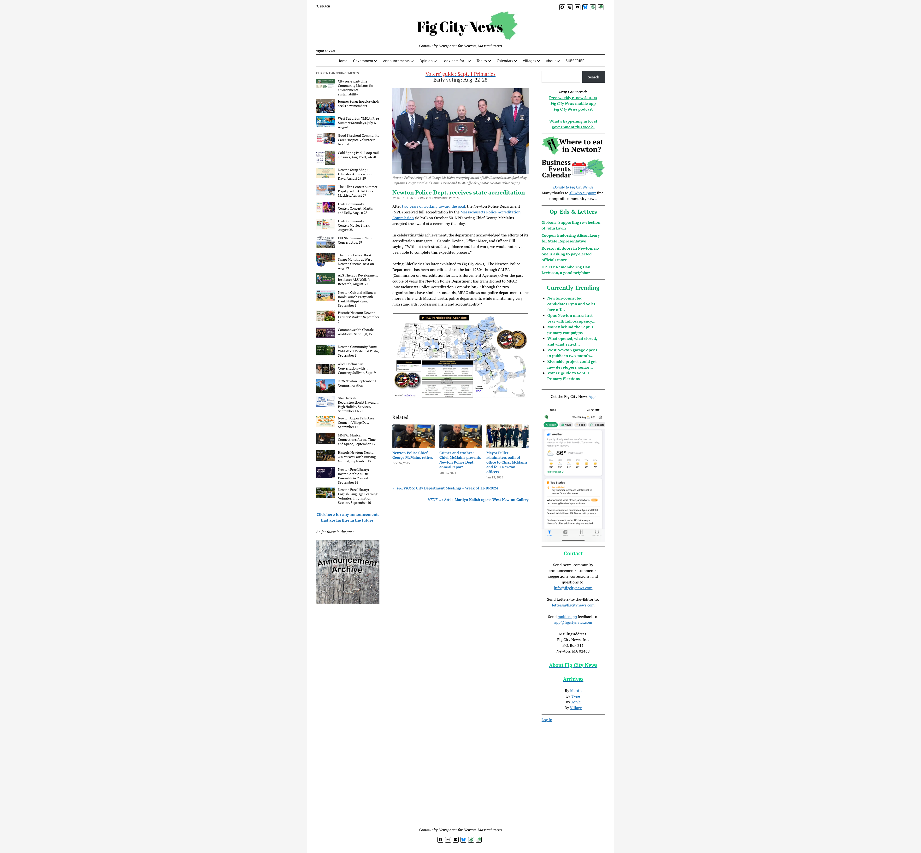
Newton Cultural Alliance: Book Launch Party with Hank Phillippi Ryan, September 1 (357, 299)
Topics (482, 60)
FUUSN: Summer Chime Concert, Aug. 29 (355, 240)
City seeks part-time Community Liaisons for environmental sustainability (355, 87)
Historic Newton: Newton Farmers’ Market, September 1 (358, 317)
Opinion (426, 60)
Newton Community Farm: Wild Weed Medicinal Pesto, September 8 (358, 351)
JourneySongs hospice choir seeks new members (358, 103)
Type (576, 696)
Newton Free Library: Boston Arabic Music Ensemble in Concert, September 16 (353, 476)
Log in (547, 719)
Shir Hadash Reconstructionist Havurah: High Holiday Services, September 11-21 (358, 404)
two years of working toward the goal (433, 206)
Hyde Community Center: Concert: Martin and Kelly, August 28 (355, 208)
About (551, 60)
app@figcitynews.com (573, 622)
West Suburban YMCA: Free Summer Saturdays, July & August (358, 122)
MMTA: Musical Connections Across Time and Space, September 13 (357, 439)
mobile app (567, 616)
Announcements (396, 60)
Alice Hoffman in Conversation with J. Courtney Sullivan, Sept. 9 (357, 368)
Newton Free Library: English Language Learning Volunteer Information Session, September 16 (357, 496)
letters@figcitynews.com (573, 605)
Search (593, 77)
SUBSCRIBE (575, 60)
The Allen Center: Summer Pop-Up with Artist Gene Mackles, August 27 (357, 191)
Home (342, 60)
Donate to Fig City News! (573, 187)
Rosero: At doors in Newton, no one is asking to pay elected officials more (570, 254)
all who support (582, 192)
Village (576, 707)
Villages (529, 60)
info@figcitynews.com (573, 587)
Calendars (505, 60)
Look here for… (455, 60)
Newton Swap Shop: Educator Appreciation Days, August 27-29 (355, 174)
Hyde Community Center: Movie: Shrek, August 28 (354, 225)
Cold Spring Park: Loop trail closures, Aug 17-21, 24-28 (358, 155)
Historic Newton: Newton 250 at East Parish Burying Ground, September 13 (357, 456)
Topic (575, 702)
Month (576, 690)
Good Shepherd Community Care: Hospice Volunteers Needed (358, 139)
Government (363, 60)
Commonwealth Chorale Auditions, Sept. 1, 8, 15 (356, 332)
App (592, 396)
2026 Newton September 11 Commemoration (358, 383)
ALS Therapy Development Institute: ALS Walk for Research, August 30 (358, 279)
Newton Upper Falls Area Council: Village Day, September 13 (356, 422)
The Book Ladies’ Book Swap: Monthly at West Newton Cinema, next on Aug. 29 (356, 261)
